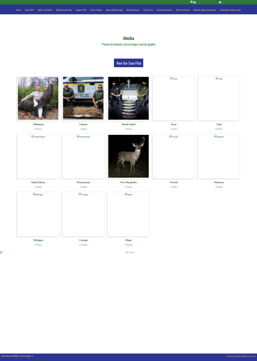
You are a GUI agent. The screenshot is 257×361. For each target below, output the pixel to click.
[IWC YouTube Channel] (233, 2)
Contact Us (148, 10)
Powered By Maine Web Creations (241, 356)
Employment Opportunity (230, 10)
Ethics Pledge (96, 10)
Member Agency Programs (205, 10)
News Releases (133, 10)
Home (18, 10)
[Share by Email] (192, 2)
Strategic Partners (165, 10)
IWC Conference (183, 10)
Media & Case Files (64, 10)
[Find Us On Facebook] (206, 2)
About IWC (29, 10)
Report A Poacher (45, 10)
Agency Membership (114, 10)
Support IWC (81, 10)
